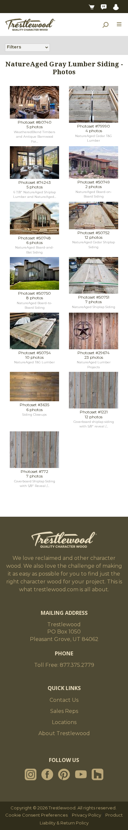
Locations (64, 722)
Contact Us (64, 700)
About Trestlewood (64, 733)
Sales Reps (64, 711)
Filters (14, 46)
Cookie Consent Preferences (36, 815)
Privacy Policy (86, 815)
